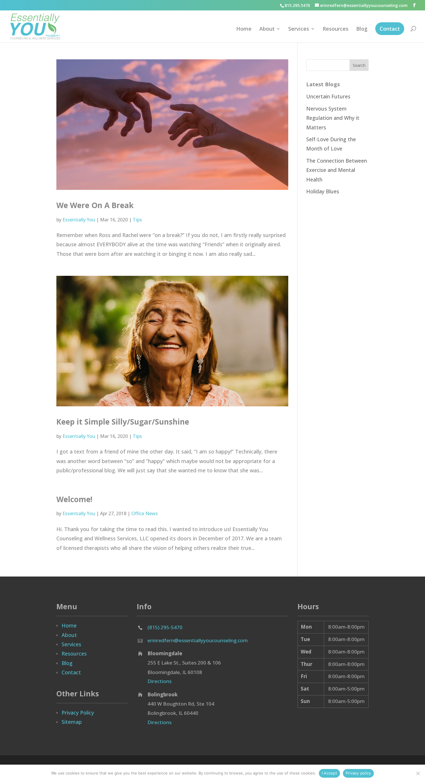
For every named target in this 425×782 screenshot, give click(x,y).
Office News (144, 513)
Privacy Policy (78, 712)
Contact (390, 28)
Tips (137, 219)
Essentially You (78, 219)
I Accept (329, 773)
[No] (418, 773)
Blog (361, 29)
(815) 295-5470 (164, 627)
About (267, 29)
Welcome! (74, 499)
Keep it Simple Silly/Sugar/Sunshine (122, 421)
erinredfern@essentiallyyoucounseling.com (197, 640)
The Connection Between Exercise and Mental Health (336, 170)
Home (244, 29)
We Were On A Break (95, 205)
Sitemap (72, 721)
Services (298, 29)
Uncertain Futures (328, 96)
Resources (335, 29)
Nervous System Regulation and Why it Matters (332, 118)
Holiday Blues (322, 191)
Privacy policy (358, 773)
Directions (159, 681)
